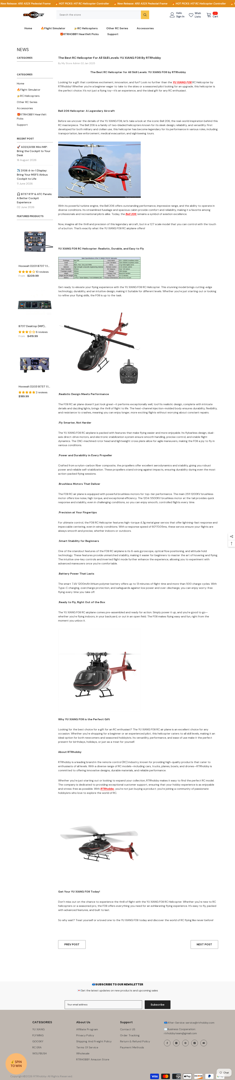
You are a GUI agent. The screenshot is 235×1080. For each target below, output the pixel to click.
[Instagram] (176, 1043)
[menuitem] (35, 83)
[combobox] (98, 14)
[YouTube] (203, 1043)
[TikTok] (194, 1043)
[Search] (102, 14)
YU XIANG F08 (182, 82)
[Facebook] (167, 1043)
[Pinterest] (185, 1043)
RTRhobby (107, 789)
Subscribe (157, 1004)
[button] (27, 272)
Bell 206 (131, 214)
